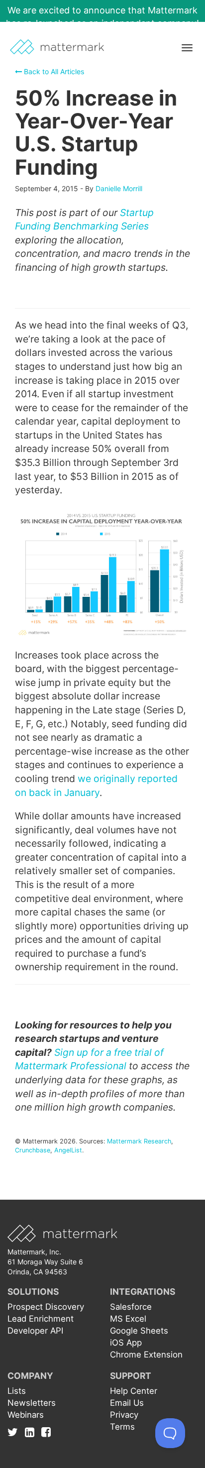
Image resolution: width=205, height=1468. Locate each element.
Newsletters (31, 1403)
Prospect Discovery (45, 1307)
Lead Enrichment (40, 1319)
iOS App (126, 1343)
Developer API (35, 1331)
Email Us (127, 1403)
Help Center (133, 1391)
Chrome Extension (146, 1354)
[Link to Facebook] (46, 1432)
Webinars (25, 1415)
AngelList (68, 1150)
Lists (16, 1391)
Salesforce (131, 1307)
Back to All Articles (53, 71)
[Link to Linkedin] (32, 1432)
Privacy (124, 1415)
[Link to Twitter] (15, 1432)
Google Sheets (139, 1331)
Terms (122, 1427)
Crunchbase (32, 1150)
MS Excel (128, 1319)
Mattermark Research (139, 1141)
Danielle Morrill (119, 188)
